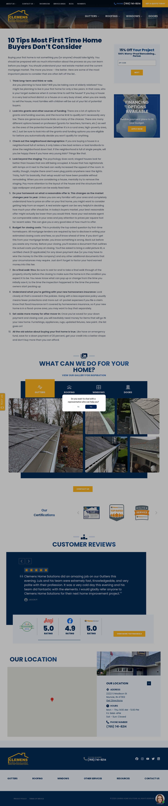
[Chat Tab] (84, 403)
